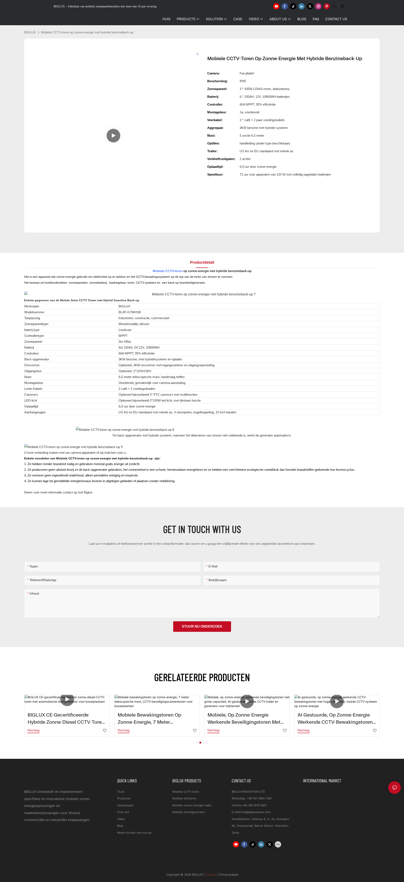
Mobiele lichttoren (184, 798)
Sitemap (211, 874)
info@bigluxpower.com (255, 812)
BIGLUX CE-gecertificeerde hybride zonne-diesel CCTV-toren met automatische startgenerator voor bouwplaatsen (66, 719)
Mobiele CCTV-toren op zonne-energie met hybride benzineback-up (87, 32)
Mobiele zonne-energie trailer (192, 805)
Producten (124, 798)
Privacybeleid (228, 874)
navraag (34, 730)
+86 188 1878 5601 (254, 805)
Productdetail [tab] (202, 262)
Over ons (123, 812)
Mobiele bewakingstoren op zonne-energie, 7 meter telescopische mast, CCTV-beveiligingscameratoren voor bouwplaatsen (151, 719)
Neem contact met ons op (134, 832)
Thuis (120, 791)
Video (121, 819)
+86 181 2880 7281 (259, 798)
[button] (197, 742)
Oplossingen (125, 805)
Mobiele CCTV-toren (167, 271)
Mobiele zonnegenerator (188, 812)
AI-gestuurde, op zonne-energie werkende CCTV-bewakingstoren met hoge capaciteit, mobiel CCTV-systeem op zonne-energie (337, 719)
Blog (120, 825)
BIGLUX (30, 32)
